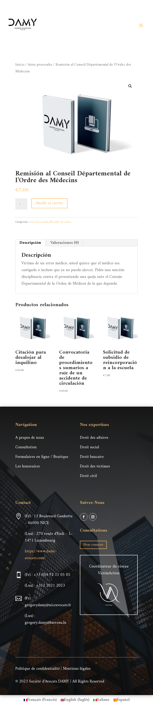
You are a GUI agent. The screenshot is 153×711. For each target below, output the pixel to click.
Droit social (89, 447)
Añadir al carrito (49, 203)
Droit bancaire (92, 456)
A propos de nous (29, 437)
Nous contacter (93, 545)
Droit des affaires (94, 437)
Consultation (26, 447)
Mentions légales (76, 668)
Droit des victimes (95, 466)
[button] (130, 86)
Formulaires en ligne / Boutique (41, 456)
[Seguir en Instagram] (93, 517)
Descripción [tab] (30, 243)
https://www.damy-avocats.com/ (40, 555)
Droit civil (88, 476)
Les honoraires (27, 466)
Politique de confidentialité (37, 668)
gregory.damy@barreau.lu (45, 622)
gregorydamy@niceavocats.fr (48, 605)
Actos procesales (40, 64)
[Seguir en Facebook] (83, 517)
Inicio (19, 64)
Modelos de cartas (60, 221)
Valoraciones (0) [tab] (64, 243)
